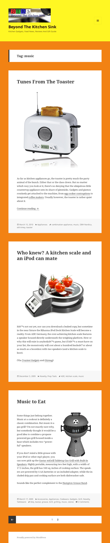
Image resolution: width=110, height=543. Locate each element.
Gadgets (73, 499)
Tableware (21, 502)
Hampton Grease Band (75, 483)
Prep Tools (52, 376)
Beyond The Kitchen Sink (32, 26)
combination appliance (62, 224)
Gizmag (49, 360)
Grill (80, 499)
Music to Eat (31, 401)
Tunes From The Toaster (45, 81)
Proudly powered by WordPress (31, 537)
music (76, 224)
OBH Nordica (85, 224)
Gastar (38, 502)
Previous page (12, 519)
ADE (63, 376)
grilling (57, 502)
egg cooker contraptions (77, 193)
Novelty (43, 376)
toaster (29, 227)
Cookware (64, 499)
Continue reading (28, 208)
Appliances (42, 224)
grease (45, 502)
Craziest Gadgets (30, 360)
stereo (71, 502)
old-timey (21, 227)
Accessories (42, 499)
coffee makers (36, 197)
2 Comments (83, 502)
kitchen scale (71, 376)
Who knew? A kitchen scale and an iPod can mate (54, 255)
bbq (32, 502)
